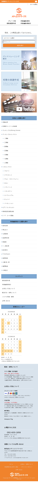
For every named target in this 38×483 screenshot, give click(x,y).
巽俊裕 (5, 242)
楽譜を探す (20, 45)
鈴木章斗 (5, 250)
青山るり (5, 229)
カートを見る (33, 4)
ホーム (11, 464)
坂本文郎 (5, 225)
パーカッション (8, 203)
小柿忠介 (5, 270)
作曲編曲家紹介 (6, 284)
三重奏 (6, 142)
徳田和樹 (5, 258)
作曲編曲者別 (25, 21)
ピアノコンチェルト (8, 207)
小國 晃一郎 (6, 262)
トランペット (8, 187)
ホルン (6, 183)
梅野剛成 (5, 266)
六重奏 (6, 154)
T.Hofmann (6, 254)
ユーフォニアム (8, 195)
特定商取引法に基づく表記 (11, 467)
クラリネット (8, 175)
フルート (7, 171)
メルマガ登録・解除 (8, 296)
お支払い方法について (8, 288)
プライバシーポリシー (26, 467)
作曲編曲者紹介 (26, 23)
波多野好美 (6, 238)
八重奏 (6, 163)
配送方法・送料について (9, 292)
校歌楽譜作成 (11, 23)
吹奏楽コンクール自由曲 (10, 126)
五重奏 (6, 150)
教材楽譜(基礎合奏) (8, 211)
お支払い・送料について (27, 464)
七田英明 (5, 234)
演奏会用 (5, 122)
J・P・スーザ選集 (8, 215)
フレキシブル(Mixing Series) (11, 130)
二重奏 (6, 138)
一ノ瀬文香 (6, 246)
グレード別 (12, 21)
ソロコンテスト (7, 167)
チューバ (7, 199)
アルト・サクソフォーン (11, 179)
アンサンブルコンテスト (10, 134)
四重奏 (6, 146)
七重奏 (6, 159)
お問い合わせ (6, 301)
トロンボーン (8, 191)
